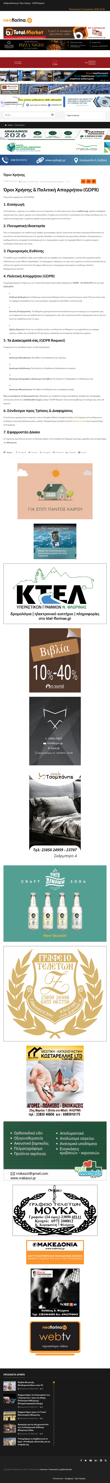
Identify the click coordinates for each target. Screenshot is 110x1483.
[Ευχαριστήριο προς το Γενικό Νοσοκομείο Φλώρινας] (9, 1416)
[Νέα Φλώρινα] (17, 20)
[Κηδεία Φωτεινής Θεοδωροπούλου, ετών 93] (9, 1386)
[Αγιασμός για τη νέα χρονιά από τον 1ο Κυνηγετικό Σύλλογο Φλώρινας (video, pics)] (9, 1428)
